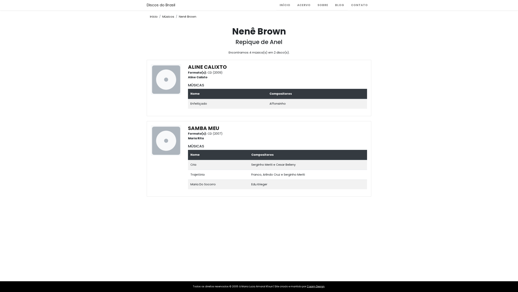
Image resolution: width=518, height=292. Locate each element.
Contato (359, 5)
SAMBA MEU (203, 128)
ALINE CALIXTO (207, 67)
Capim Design (316, 286)
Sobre (322, 5)
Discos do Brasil (161, 5)
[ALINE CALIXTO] (167, 79)
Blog (339, 5)
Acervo (304, 5)
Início (285, 5)
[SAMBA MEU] (167, 140)
